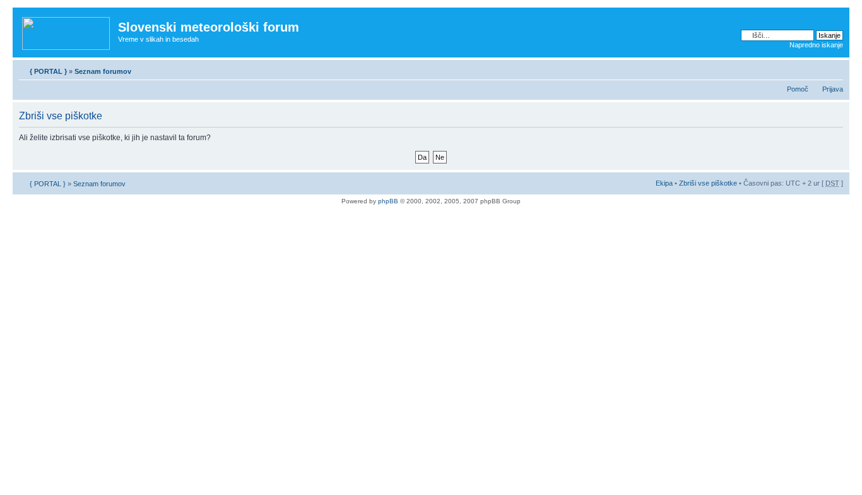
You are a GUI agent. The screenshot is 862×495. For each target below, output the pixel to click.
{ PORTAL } (48, 71)
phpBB (388, 201)
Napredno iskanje (816, 45)
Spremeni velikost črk (834, 69)
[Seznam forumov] (67, 31)
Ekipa (664, 183)
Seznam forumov (102, 71)
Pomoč (797, 89)
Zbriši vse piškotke (709, 183)
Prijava (832, 89)
